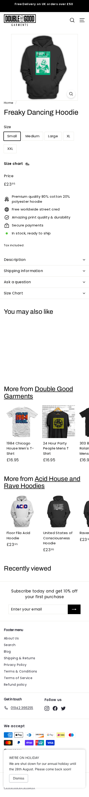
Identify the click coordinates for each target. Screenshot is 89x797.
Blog (7, 651)
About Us (11, 638)
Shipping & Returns (19, 658)
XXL (10, 148)
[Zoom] (71, 94)
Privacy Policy (15, 664)
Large (53, 136)
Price (8, 176)
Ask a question (17, 282)
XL (68, 136)
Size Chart (13, 293)
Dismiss (18, 778)
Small (12, 136)
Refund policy (15, 684)
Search (10, 645)
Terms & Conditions (20, 671)
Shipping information (23, 270)
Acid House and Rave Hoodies (42, 482)
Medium (32, 136)
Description (15, 259)
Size (7, 127)
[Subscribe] (74, 609)
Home (8, 103)
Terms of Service (18, 678)
